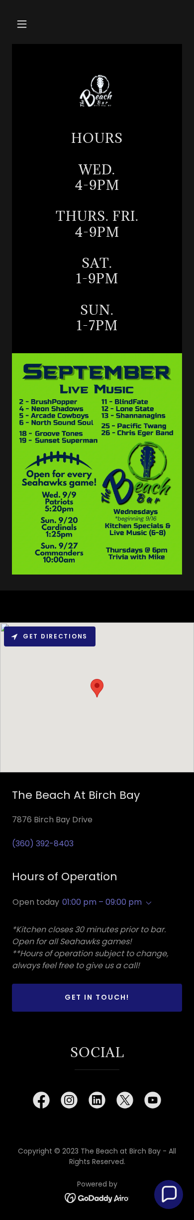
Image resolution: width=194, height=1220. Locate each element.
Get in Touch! (97, 997)
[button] (22, 24)
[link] (97, 91)
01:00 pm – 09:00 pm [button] (102, 902)
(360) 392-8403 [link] (43, 843)
